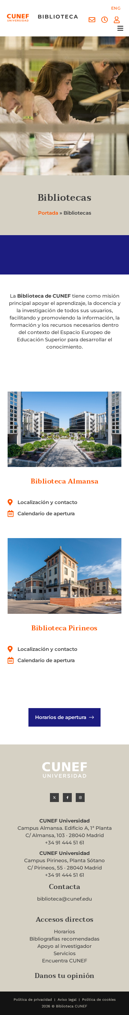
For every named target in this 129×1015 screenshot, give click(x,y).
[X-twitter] (54, 797)
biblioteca (58, 17)
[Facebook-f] (67, 797)
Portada (48, 213)
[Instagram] (80, 797)
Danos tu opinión (65, 976)
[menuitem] (116, 8)
